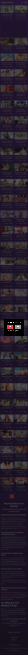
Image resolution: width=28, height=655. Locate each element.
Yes (10, 327)
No (18, 327)
